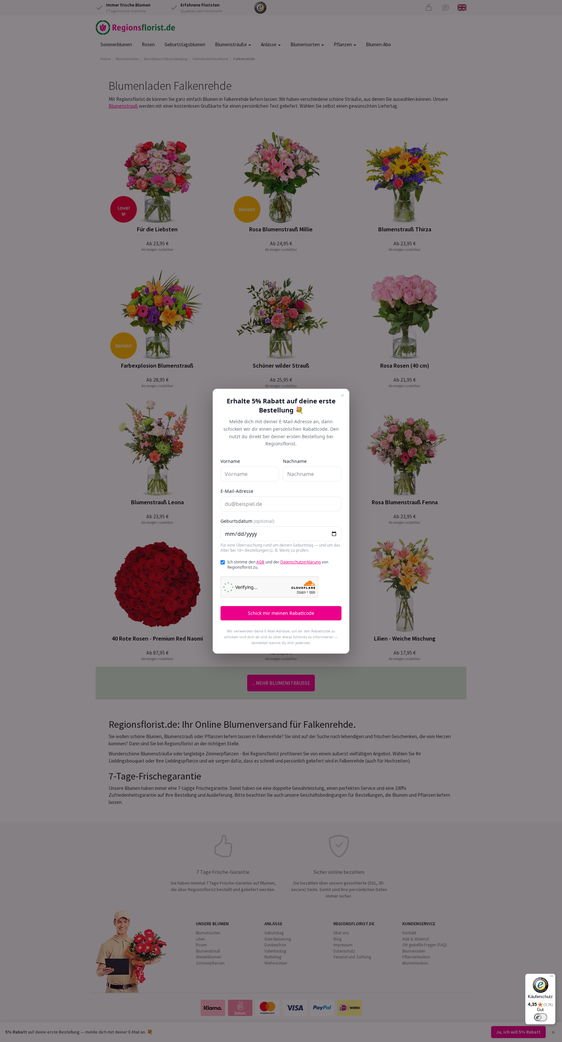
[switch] (540, 1017)
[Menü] (551, 977)
